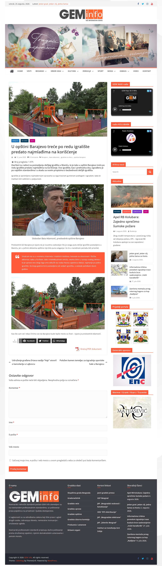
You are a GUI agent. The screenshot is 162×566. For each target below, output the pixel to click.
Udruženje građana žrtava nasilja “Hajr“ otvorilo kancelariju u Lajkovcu (34, 362)
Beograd (40, 71)
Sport (100, 71)
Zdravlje (87, 71)
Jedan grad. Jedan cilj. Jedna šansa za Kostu (138, 254)
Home (20, 71)
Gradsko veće (73, 503)
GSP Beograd (102, 498)
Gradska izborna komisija (78, 519)
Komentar (14, 388)
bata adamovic (54, 157)
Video (136, 71)
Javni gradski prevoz (106, 493)
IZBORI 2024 (56, 71)
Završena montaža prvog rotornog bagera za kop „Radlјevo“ (139, 291)
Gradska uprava (74, 509)
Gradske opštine (75, 514)
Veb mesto (14, 446)
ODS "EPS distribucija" (106, 512)
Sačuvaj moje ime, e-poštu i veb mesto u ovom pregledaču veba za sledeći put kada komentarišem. (59, 460)
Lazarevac (126, 211)
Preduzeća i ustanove (77, 525)
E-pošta (13, 434)
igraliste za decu (66, 157)
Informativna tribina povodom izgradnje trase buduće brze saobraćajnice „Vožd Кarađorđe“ (140, 272)
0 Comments (33, 157)
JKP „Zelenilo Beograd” (107, 522)
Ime (11, 422)
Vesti (29, 71)
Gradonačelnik (74, 498)
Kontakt (147, 71)
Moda (110, 71)
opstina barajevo (80, 157)
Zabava (123, 71)
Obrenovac (137, 211)
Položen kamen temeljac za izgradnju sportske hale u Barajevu (82, 362)
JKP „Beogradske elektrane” (109, 517)
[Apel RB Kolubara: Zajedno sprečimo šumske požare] (132, 197)
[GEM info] (81, 26)
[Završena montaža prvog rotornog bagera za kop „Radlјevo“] (119, 293)
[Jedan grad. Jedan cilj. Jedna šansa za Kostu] (119, 257)
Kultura (72, 71)
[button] (45, 71)
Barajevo (15, 141)
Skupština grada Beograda (79, 493)
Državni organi (74, 530)
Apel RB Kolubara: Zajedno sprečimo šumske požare (50, 4)
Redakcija (133, 231)
